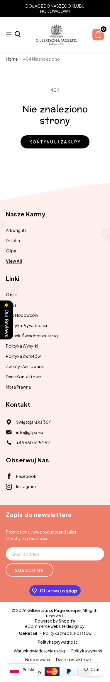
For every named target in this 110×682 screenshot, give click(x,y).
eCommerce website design (52, 626)
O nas (11, 294)
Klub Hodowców (22, 315)
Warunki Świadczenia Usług (32, 335)
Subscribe (29, 570)
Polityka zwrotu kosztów (67, 633)
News (11, 304)
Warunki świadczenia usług (39, 650)
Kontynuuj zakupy (55, 141)
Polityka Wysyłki (22, 345)
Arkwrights (16, 230)
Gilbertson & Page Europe (54, 610)
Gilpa (11, 250)
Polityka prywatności (58, 642)
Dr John (13, 240)
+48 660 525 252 (33, 442)
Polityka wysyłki (86, 650)
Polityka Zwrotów (23, 356)
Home (12, 58)
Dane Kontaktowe (23, 376)
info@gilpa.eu (29, 432)
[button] (18, 34)
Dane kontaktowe (73, 659)
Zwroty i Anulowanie (25, 366)
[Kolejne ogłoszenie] (102, 8)
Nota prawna (37, 659)
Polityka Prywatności (26, 325)
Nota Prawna (18, 386)
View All (14, 261)
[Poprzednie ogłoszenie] (7, 8)
